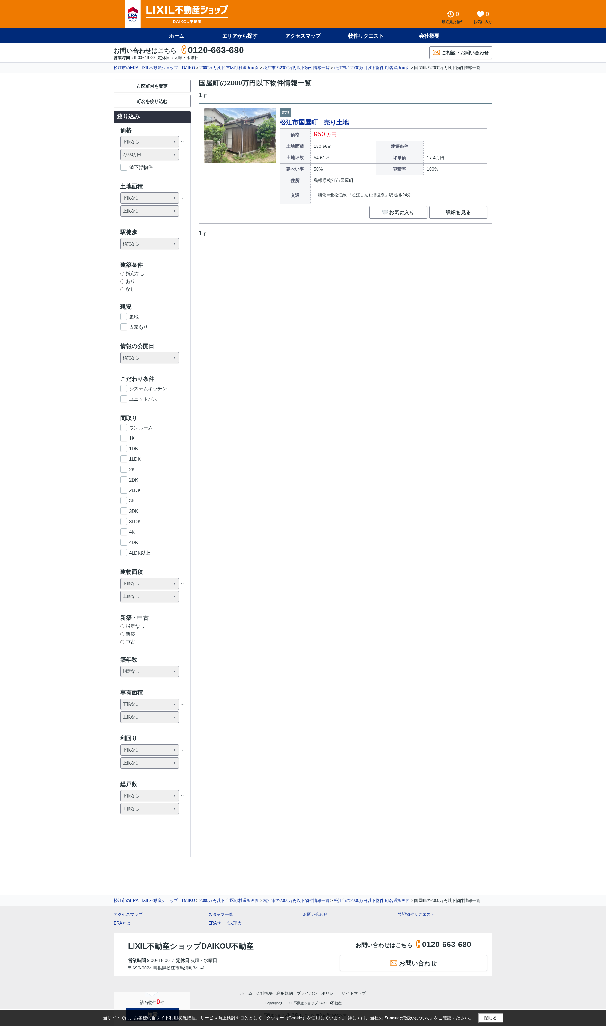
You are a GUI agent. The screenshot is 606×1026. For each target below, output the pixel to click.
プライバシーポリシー (317, 993)
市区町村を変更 (152, 86)
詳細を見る (458, 212)
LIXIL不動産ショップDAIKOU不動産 (191, 946)
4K (132, 532)
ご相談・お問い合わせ (465, 52)
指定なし (135, 273)
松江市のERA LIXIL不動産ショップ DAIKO (154, 67)
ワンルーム (141, 427)
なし (130, 289)
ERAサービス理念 (224, 923)
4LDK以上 (139, 552)
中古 (130, 642)
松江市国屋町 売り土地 (314, 122)
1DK (133, 448)
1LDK (135, 459)
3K (132, 500)
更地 (134, 316)
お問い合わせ (315, 914)
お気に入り (401, 212)
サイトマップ (354, 993)
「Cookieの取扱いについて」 (408, 1018)
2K (132, 469)
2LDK (135, 490)
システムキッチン (148, 388)
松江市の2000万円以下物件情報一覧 (296, 67)
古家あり (138, 327)
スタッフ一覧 (220, 914)
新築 (130, 634)
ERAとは (122, 923)
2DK (133, 480)
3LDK (135, 521)
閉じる (490, 1018)
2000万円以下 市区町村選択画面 (229, 67)
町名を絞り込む (152, 101)
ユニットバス (143, 399)
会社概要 (429, 36)
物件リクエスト (366, 36)
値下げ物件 (141, 167)
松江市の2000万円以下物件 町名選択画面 (372, 67)
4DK (133, 542)
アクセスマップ (128, 914)
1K (132, 438)
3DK (133, 511)
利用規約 (284, 993)
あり (130, 281)
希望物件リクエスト (416, 914)
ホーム (176, 36)
